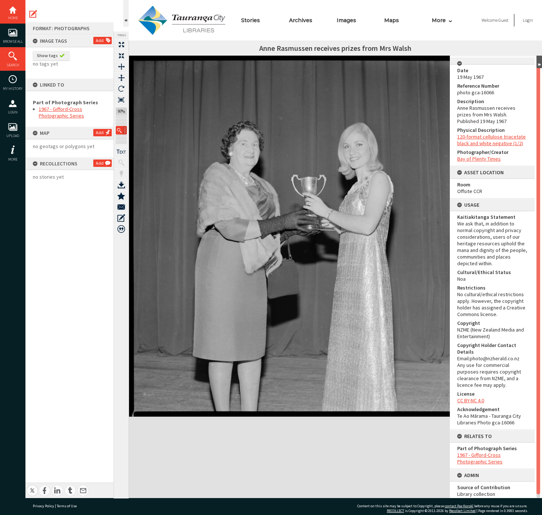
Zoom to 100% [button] (121, 99)
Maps (391, 20)
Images (346, 20)
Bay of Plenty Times (479, 158)
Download (121, 184)
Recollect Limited (462, 510)
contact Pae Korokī (459, 506)
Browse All (13, 41)
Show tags (47, 55)
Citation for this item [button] (121, 229)
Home (13, 17)
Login (13, 112)
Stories (250, 20)
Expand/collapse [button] (539, 62)
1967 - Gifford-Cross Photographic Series (61, 112)
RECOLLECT (395, 510)
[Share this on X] (32, 486)
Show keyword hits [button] (121, 162)
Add (100, 40)
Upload (12, 135)
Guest (503, 20)
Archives (300, 20)
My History (12, 88)
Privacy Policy (43, 506)
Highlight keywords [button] (121, 173)
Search (13, 65)
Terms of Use (67, 506)
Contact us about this (121, 207)
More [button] (12, 159)
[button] (121, 130)
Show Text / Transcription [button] (121, 151)
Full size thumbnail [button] (121, 44)
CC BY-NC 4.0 (470, 400)
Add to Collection (121, 196)
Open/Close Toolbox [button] (126, 13)
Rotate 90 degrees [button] (121, 88)
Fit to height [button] (121, 77)
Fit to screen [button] (121, 55)
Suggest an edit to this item (33, 14)
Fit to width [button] (121, 66)
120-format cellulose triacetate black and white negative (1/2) (491, 140)
